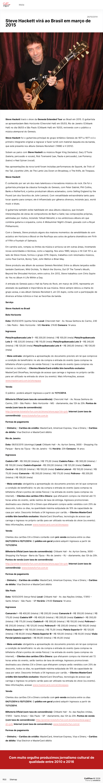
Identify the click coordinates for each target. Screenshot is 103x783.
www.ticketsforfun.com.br (35, 415)
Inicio (21, 4)
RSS (4, 779)
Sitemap (13, 779)
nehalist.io (96, 780)
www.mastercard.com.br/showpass (23, 380)
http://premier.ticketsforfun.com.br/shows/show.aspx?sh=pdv (36, 411)
